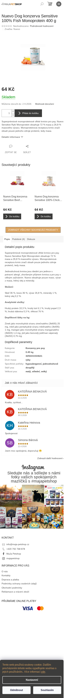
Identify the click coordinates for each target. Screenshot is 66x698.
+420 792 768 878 (15, 549)
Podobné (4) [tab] (18, 239)
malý (28, 371)
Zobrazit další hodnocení (49, 458)
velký (44, 371)
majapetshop (13, 558)
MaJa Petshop (13, 553)
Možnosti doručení (44, 104)
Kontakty (6, 575)
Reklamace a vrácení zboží (15, 591)
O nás (5, 571)
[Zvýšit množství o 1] (13, 111)
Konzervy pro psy (35, 348)
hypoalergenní (33, 363)
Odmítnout (16, 690)
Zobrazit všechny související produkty (33, 230)
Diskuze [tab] (31, 239)
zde (43, 671)
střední (36, 371)
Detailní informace (11, 137)
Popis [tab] (7, 239)
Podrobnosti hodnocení (42, 26)
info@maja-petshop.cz (17, 544)
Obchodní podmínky (12, 587)
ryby (28, 359)
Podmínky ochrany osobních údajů (19, 583)
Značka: (12, 29)
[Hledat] (42, 4)
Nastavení (32, 680)
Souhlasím (47, 690)
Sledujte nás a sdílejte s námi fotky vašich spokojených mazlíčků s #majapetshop (33, 477)
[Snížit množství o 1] (13, 115)
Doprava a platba (10, 579)
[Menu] (59, 4)
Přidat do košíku (30, 113)
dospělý (30, 367)
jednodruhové (50, 363)
